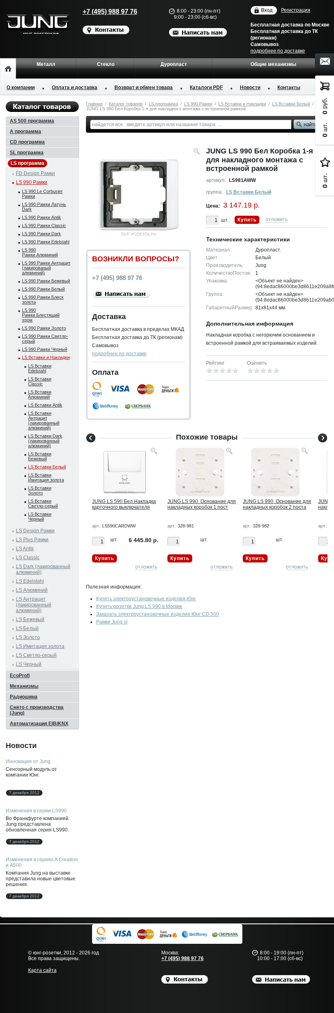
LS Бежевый (30, 619)
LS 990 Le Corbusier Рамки (42, 194)
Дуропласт (173, 64)
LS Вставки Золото (39, 490)
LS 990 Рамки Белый (43, 289)
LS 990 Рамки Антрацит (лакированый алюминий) (46, 267)
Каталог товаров (126, 103)
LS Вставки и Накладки (242, 103)
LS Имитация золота (40, 646)
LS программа (163, 103)
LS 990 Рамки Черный (44, 349)
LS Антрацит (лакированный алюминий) (33, 604)
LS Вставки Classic (39, 381)
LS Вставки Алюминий (39, 394)
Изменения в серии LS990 (36, 811)
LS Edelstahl (30, 581)
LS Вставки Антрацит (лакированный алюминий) (43, 420)
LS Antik (25, 548)
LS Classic (28, 557)
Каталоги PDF (206, 87)
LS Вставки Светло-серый (43, 503)
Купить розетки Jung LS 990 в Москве (139, 606)
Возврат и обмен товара (143, 87)
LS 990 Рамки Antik (41, 217)
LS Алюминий (32, 590)
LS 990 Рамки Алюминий (40, 252)
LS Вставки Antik (45, 405)
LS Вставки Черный (39, 516)
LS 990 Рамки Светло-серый (45, 339)
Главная (94, 103)
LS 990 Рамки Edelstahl (45, 241)
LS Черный (29, 664)
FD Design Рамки (35, 173)
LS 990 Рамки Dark (41, 233)
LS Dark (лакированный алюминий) (43, 569)
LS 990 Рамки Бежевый (46, 280)
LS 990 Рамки (198, 103)
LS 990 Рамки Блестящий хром (40, 315)
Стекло (105, 64)
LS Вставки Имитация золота (46, 477)
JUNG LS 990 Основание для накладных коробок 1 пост (201, 504)
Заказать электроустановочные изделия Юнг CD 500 (157, 614)
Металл (46, 64)
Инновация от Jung (28, 761)
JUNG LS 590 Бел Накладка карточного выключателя (124, 504)
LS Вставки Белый (291, 103)
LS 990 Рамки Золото (44, 328)
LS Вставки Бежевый (39, 456)
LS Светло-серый (36, 655)
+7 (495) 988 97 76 (110, 11)
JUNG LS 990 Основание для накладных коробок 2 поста (277, 504)
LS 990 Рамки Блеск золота (43, 299)
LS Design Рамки (35, 531)
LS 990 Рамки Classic (44, 225)
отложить (277, 219)
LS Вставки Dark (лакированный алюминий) (45, 440)
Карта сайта (42, 970)
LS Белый (27, 628)
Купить (247, 220)
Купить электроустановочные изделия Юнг (146, 599)
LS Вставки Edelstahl (39, 368)
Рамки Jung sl (111, 622)
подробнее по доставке (277, 51)
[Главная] (8, 68)
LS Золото (28, 637)
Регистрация (295, 10)
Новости (250, 87)
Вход (266, 10)
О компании (21, 87)
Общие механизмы (273, 64)
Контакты (288, 87)
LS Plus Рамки (32, 540)
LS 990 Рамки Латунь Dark (44, 207)
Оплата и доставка (74, 87)
